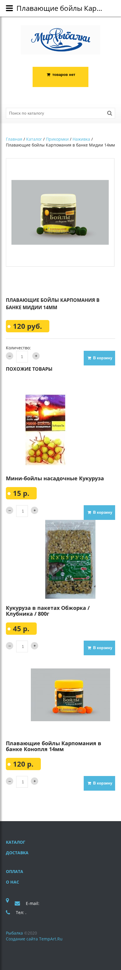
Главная (14, 139)
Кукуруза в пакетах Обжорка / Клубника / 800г (48, 610)
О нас (12, 882)
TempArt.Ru (51, 939)
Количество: (18, 347)
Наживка (81, 139)
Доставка (17, 852)
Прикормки (57, 139)
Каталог (34, 139)
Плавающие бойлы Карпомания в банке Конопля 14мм (53, 746)
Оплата (14, 871)
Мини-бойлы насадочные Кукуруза (55, 478)
